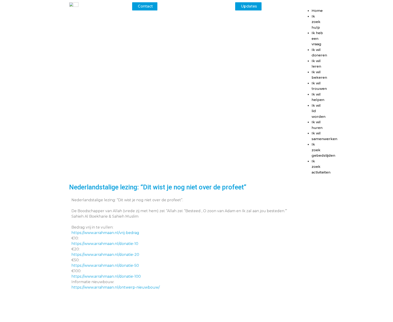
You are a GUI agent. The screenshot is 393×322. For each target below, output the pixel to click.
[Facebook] (189, 312)
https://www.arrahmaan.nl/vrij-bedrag (105, 233)
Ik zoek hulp (316, 22)
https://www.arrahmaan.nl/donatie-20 (105, 254)
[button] (313, 5)
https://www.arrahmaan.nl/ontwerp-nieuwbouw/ (115, 287)
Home (317, 10)
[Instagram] (203, 312)
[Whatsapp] (176, 312)
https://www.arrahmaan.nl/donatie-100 (106, 276)
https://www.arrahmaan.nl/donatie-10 (104, 243)
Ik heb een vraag (317, 38)
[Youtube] (217, 312)
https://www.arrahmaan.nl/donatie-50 (105, 265)
